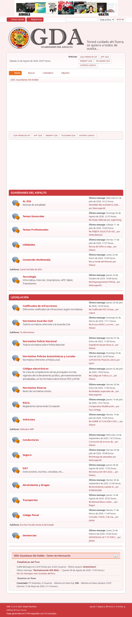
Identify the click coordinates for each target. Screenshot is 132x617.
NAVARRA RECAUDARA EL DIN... (104, 204)
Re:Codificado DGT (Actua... (102, 309)
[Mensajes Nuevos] (16, 203)
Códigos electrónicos (35, 368)
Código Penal (31, 515)
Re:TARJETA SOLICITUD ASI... (102, 231)
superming (116, 219)
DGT (25, 468)
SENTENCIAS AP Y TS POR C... (103, 537)
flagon (92, 505)
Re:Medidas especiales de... (102, 391)
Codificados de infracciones (40, 305)
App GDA (105, 57)
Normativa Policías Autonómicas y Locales (49, 356)
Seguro (27, 455)
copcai (92, 312)
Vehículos (29, 419)
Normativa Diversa (34, 387)
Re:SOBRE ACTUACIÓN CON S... (104, 421)
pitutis (92, 520)
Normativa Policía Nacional (40, 341)
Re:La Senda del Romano (100, 261)
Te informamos (27, 332)
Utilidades (29, 244)
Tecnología (29, 276)
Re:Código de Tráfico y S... (101, 375)
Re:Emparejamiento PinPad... (102, 281)
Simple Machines (30, 607)
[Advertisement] (66, 107)
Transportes (30, 500)
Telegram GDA (103, 61)
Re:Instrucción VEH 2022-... (101, 471)
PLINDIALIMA (95, 490)
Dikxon (92, 250)
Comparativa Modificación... (102, 406)
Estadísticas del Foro (28, 562)
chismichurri (89, 566)
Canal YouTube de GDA (31, 269)
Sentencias (29, 535)
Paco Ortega (95, 409)
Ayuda (92, 606)
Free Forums (21, 610)
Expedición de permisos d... (102, 344)
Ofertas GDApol (88, 65)
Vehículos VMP (27, 429)
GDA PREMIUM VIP (88, 57)
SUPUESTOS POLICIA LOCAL (102, 359)
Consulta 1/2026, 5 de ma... (102, 516)
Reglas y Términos (106, 606)
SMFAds (10, 610)
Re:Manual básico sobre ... (101, 501)
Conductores (31, 439)
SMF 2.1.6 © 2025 (14, 607)
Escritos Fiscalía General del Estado (37, 524)
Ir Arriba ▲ (120, 606)
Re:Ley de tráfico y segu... (101, 246)
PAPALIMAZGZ (96, 234)
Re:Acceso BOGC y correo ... (102, 324)
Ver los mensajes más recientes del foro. (36, 573)
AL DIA (27, 201)
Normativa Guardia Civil (38, 321)
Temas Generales (33, 216)
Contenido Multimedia (37, 259)
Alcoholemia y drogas (36, 485)
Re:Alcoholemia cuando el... (102, 486)
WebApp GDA (86, 61)
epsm (91, 363)
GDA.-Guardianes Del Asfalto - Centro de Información (42, 555)
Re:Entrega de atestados (100, 456)
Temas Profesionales (35, 229)
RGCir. (26, 402)
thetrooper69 (99, 208)
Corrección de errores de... (101, 441)
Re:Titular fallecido (98, 219)
